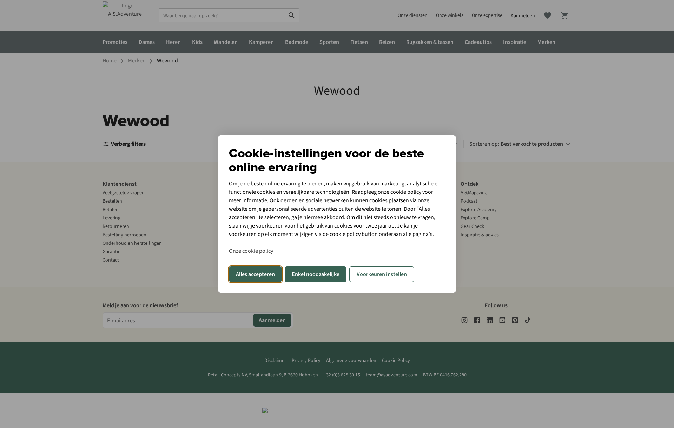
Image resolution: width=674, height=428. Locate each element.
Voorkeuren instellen (382, 274)
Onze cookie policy (251, 251)
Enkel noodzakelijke (315, 274)
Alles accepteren (255, 274)
